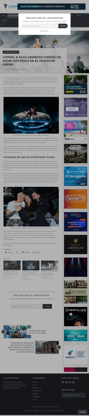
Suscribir (63, 26)
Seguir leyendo (44, 31)
